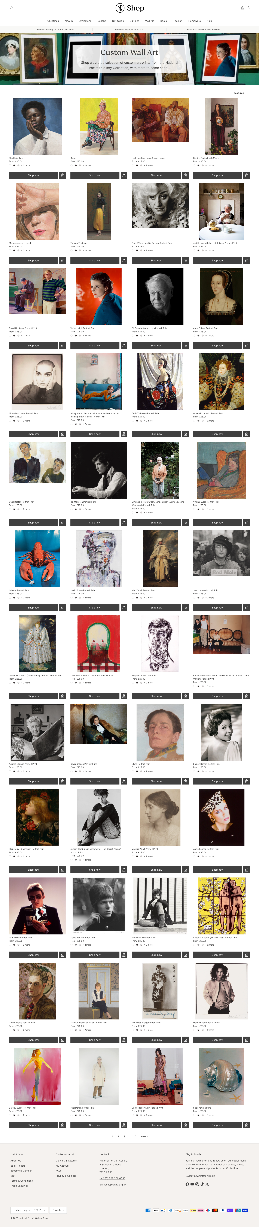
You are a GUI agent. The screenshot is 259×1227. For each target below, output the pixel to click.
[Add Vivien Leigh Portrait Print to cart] (124, 345)
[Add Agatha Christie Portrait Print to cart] (62, 781)
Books (163, 20)
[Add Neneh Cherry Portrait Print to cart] (246, 1040)
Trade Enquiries (19, 1185)
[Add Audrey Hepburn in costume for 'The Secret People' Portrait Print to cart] (124, 869)
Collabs (101, 20)
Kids (209, 20)
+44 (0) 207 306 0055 (112, 1178)
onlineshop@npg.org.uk (113, 1184)
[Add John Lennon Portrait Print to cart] (246, 607)
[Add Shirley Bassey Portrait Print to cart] (246, 781)
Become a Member (21, 1170)
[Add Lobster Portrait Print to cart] (62, 607)
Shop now (33, 175)
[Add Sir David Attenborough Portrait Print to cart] (185, 345)
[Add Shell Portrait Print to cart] (246, 1125)
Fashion (178, 20)
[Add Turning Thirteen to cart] (124, 260)
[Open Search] (11, 8)
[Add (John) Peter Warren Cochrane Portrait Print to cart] (124, 696)
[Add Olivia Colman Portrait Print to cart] (124, 781)
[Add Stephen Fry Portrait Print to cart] (185, 696)
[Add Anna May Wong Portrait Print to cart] (185, 1040)
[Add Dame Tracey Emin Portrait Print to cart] (185, 1125)
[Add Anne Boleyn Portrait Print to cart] (246, 345)
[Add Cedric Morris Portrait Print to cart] (62, 1040)
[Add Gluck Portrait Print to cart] (185, 781)
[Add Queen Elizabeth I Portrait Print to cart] (246, 434)
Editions (134, 20)
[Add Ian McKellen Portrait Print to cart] (124, 522)
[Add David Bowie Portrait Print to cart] (124, 607)
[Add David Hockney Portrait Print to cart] (62, 345)
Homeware (194, 20)
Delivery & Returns (66, 1160)
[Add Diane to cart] (124, 175)
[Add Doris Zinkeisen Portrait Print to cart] (185, 434)
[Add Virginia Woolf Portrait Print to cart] (246, 522)
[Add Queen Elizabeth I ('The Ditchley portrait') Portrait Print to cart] (62, 696)
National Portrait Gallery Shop (33, 1218)
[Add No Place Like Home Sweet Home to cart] (185, 175)
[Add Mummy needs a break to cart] (62, 260)
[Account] (241, 8)
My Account (62, 1165)
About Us (15, 1160)
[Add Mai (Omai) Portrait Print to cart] (185, 607)
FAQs (58, 1170)
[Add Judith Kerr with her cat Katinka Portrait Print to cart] (246, 260)
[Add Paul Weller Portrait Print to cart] (62, 955)
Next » (144, 1136)
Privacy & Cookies (66, 1175)
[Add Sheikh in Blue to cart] (62, 175)
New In (69, 20)
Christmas (53, 20)
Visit (12, 1175)
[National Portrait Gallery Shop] (129, 8)
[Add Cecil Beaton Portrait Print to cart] (62, 522)
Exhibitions (85, 20)
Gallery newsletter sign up (200, 1175)
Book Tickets (17, 1165)
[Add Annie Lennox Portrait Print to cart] (246, 869)
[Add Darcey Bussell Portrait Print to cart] (62, 1125)
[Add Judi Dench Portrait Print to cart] (124, 1125)
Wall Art (149, 20)
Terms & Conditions (21, 1180)
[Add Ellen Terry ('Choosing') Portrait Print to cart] (62, 869)
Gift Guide (118, 20)
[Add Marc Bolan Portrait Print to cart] (185, 955)
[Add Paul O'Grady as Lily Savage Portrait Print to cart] (185, 260)
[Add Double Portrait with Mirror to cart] (246, 175)
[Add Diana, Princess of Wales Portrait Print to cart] (124, 1040)
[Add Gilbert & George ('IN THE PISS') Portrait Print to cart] (246, 955)
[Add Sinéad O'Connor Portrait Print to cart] (62, 434)
